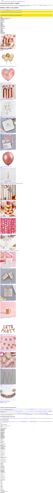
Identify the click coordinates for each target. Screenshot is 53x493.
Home (2, 0)
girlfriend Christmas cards (9, 409)
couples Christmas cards (29, 414)
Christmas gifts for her (24, 421)
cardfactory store (21, 5)
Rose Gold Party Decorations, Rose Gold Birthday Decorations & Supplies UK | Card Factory (13, 1)
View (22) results (2, 490)
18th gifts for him (7, 18)
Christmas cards (47, 414)
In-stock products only (4, 491)
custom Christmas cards (6, 418)
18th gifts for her (2, 18)
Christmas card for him (33, 421)
